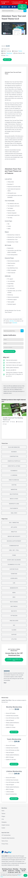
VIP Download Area (6, 835)
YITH (3, 819)
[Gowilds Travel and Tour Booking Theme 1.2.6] (14, 409)
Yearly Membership (14, 739)
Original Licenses (6, 825)
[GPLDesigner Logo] (4, 7)
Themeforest (9, 53)
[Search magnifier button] (25, 10)
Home (3, 810)
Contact (3, 828)
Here (24, 53)
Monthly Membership (14, 707)
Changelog (4, 822)
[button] (26, 2)
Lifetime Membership (14, 771)
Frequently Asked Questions (8, 838)
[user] (12, 6)
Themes (20, 51)
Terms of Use (5, 841)
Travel (7, 55)
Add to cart (7, 59)
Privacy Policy (5, 843)
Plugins (3, 816)
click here (12, 321)
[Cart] (14, 6)
